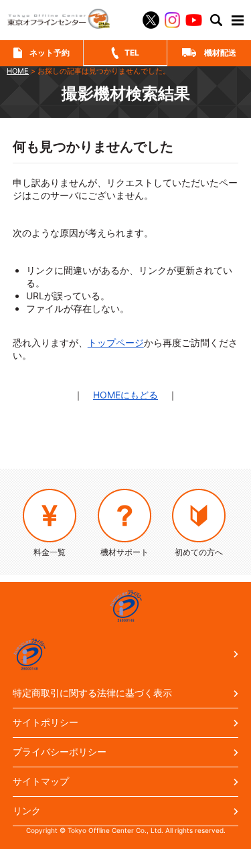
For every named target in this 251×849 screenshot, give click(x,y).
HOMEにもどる (125, 394)
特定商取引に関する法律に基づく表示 (92, 692)
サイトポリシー (45, 722)
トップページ (116, 342)
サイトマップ (41, 781)
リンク (27, 810)
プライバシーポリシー (59, 751)
